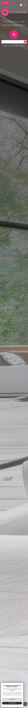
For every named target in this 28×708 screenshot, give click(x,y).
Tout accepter (12, 703)
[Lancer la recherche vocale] (14, 34)
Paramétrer (12, 699)
